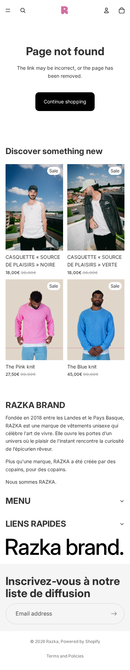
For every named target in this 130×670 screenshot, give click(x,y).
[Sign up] (114, 613)
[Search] (23, 10)
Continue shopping (65, 101)
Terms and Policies (65, 656)
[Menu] (8, 10)
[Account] (106, 10)
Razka (52, 641)
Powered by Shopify (80, 641)
